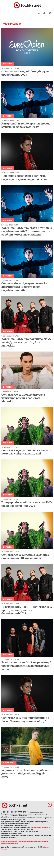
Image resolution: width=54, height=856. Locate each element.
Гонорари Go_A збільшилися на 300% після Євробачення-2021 (26, 504)
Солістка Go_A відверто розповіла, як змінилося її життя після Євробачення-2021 (25, 286)
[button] (44, 13)
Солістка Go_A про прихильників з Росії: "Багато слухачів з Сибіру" (25, 719)
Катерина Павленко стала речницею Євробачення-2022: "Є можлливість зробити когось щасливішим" (26, 231)
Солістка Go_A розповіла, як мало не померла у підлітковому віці (26, 451)
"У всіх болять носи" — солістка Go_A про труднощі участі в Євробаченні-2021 (26, 610)
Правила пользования (9, 841)
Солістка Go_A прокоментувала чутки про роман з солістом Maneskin (23, 398)
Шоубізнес (7, 64)
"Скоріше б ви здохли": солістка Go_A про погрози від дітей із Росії (25, 177)
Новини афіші (9, 763)
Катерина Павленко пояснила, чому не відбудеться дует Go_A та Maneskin (26, 342)
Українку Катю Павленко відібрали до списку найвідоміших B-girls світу (25, 773)
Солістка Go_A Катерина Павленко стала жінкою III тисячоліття (25, 556)
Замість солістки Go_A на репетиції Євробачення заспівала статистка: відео (26, 665)
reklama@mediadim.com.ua (40, 827)
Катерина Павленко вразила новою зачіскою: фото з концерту (25, 125)
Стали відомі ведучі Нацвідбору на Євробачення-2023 (25, 72)
